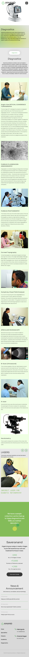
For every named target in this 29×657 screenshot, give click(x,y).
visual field (19, 294)
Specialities (4, 632)
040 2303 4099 (20, 638)
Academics (4, 639)
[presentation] (22, 450)
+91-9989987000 (21, 631)
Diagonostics (4, 643)
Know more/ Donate (14, 574)
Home (2, 629)
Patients (3, 636)
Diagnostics (14, 52)
